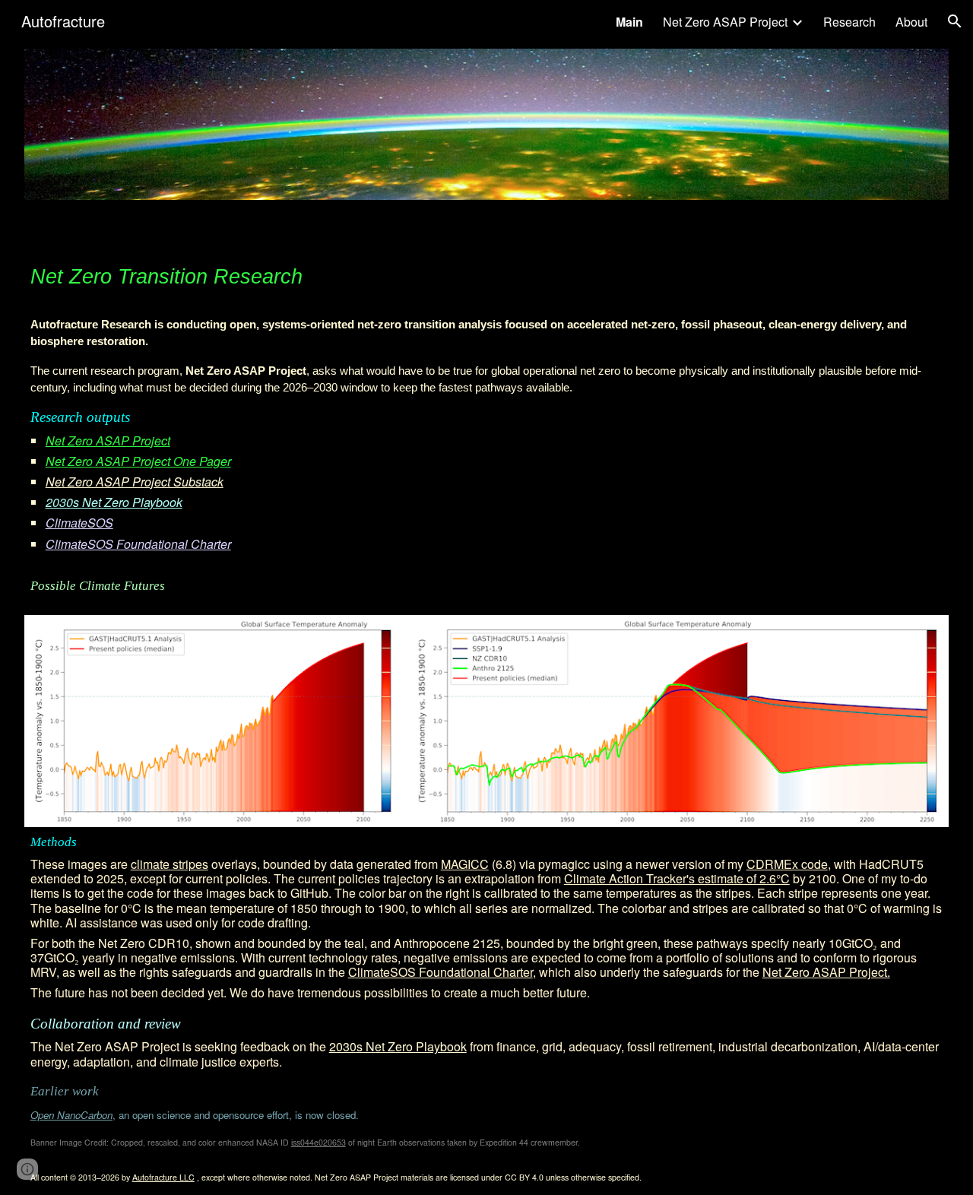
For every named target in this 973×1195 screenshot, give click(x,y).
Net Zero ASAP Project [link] (725, 21)
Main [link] (629, 21)
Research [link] (849, 21)
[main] (486, 275)
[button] (955, 21)
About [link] (911, 21)
